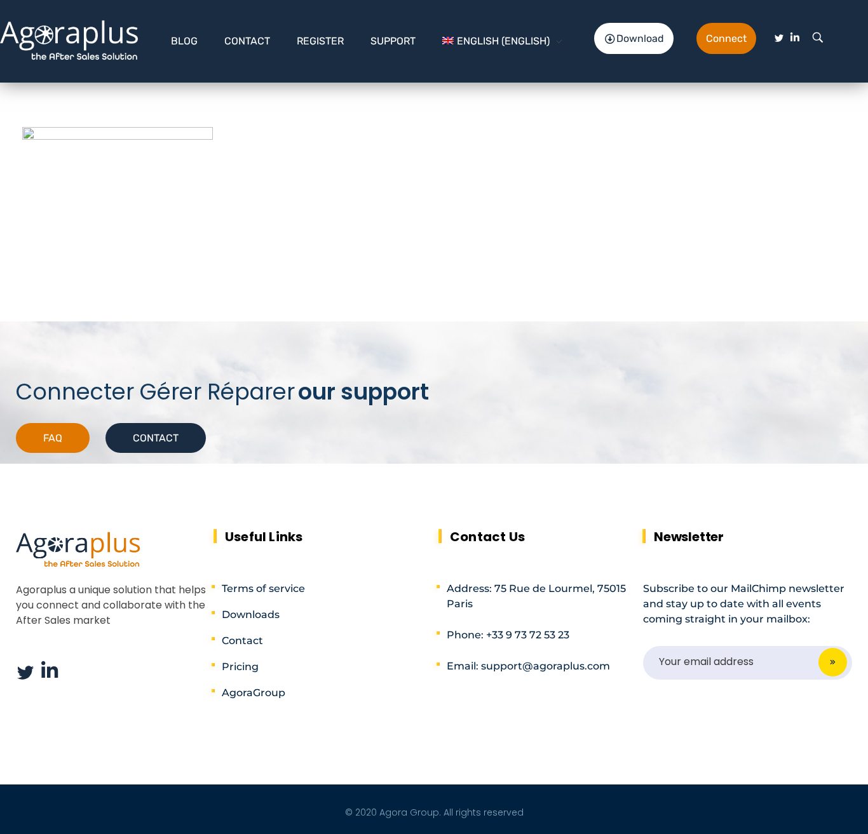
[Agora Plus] (69, 38)
